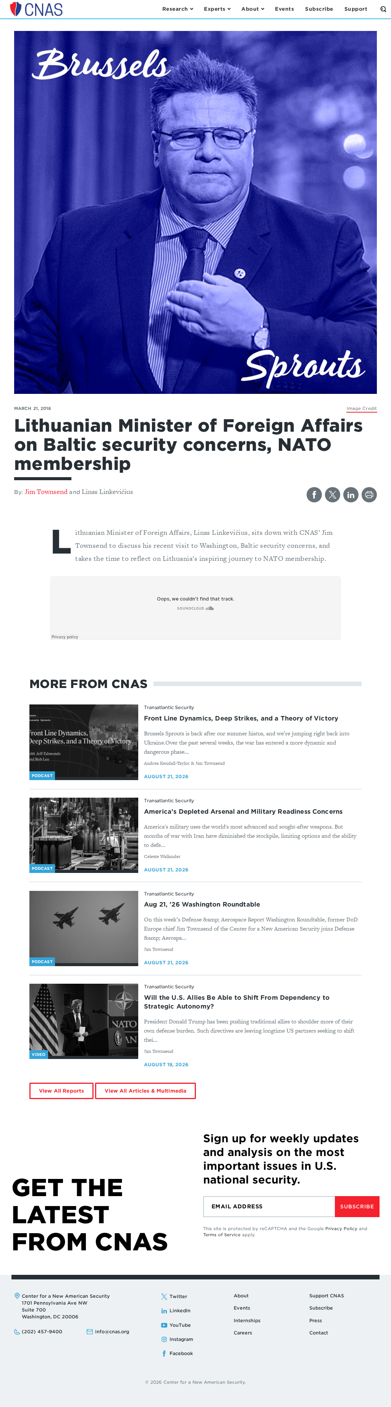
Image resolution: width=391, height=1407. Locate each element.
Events (242, 1308)
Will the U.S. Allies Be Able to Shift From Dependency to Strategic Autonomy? (237, 1002)
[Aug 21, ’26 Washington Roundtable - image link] (83, 927)
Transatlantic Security (169, 707)
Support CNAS (326, 1296)
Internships (247, 1320)
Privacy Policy (341, 1228)
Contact (318, 1333)
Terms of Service (222, 1234)
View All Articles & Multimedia (145, 1091)
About (241, 1296)
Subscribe (357, 1206)
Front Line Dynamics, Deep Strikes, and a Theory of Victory (241, 718)
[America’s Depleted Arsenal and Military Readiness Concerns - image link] (83, 834)
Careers (243, 1333)
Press (315, 1320)
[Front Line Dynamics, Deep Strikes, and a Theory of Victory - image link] (83, 740)
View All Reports (61, 1091)
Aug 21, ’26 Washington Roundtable (202, 904)
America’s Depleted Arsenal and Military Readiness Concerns (243, 811)
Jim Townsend (46, 491)
